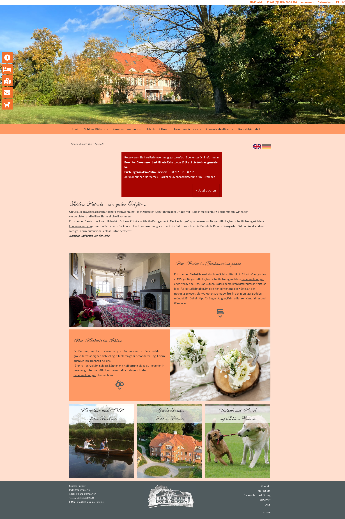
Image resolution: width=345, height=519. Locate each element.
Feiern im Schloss (186, 129)
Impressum (307, 2)
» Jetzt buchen (206, 190)
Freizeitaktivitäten (218, 129)
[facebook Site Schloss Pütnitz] (336, 2)
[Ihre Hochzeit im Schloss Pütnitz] (119, 384)
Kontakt (259, 2)
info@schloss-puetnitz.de (90, 502)
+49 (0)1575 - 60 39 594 (283, 2)
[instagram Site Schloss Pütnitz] (342, 2)
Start (75, 129)
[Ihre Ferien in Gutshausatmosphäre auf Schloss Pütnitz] (220, 313)
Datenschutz (325, 2)
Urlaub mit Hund (157, 129)
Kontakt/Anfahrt (249, 129)
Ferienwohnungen (125, 129)
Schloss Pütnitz (94, 129)
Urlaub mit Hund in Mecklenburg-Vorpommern (206, 212)
